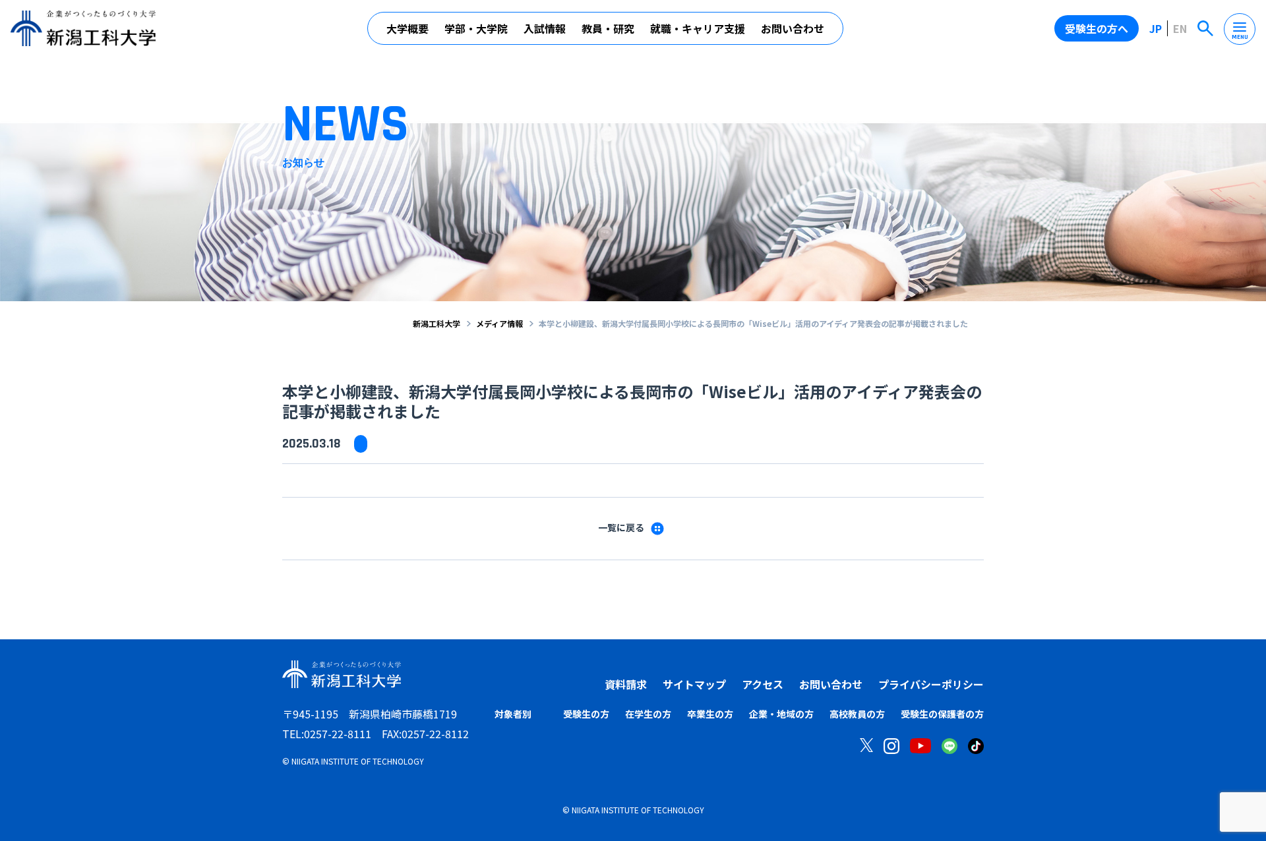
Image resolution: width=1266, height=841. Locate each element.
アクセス (762, 684)
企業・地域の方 (781, 713)
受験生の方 (586, 713)
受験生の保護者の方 (942, 713)
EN (1180, 28)
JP (1155, 28)
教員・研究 (608, 28)
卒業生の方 (710, 713)
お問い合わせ (792, 28)
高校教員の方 (857, 713)
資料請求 (626, 684)
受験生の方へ (1096, 28)
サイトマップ (694, 684)
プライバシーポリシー (931, 684)
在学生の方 (648, 713)
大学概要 (407, 28)
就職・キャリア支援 (697, 28)
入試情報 (545, 28)
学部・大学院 (476, 28)
